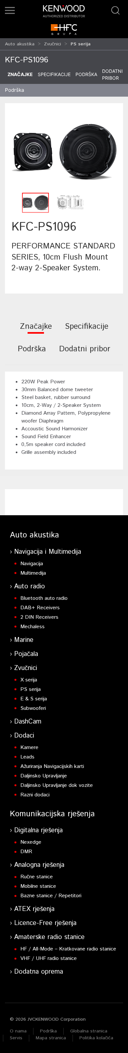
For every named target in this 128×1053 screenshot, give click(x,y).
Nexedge (30, 842)
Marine (23, 640)
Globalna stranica (88, 1031)
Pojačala (26, 654)
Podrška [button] (14, 90)
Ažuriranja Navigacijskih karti (52, 766)
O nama (18, 1031)
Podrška (86, 74)
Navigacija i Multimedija (47, 552)
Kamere (29, 747)
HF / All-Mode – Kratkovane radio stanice (68, 949)
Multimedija (33, 573)
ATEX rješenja (34, 909)
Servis (16, 1038)
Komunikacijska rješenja (52, 814)
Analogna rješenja (39, 865)
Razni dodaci (35, 795)
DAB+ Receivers (40, 608)
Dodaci (24, 736)
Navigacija (31, 563)
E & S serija (33, 699)
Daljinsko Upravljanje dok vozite (56, 785)
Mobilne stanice (38, 886)
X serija (28, 680)
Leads (27, 757)
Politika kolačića (96, 1038)
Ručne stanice (36, 877)
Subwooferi (33, 708)
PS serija (30, 689)
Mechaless (32, 626)
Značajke (20, 74)
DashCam (27, 721)
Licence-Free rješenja (45, 923)
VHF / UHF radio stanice (48, 958)
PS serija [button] (81, 44)
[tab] (36, 331)
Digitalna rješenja (38, 830)
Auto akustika (19, 44)
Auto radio (29, 586)
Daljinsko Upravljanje (43, 776)
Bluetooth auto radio (44, 598)
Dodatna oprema (38, 972)
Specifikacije (54, 74)
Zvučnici (52, 44)
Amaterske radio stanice (49, 937)
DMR (26, 851)
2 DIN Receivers (39, 617)
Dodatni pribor (112, 74)
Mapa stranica (51, 1038)
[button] (10, 10)
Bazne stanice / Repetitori (50, 896)
